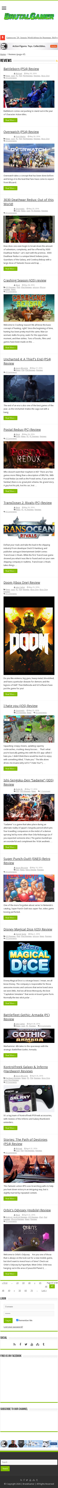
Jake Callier (20, 587)
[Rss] (14, 1344)
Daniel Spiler (21, 934)
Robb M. (19, 789)
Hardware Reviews (13, 1078)
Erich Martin (21, 137)
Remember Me (25, 1320)
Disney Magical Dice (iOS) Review (28, 929)
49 (9, 1290)
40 (29, 1283)
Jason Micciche (22, 368)
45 (40, 1283)
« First (4, 1283)
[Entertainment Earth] (29, 46)
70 (31, 1290)
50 (20, 1290)
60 (25, 1290)
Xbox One (45, 76)
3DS (17, 791)
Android (9, 1217)
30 (23, 1283)
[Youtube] (31, 1344)
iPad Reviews (26, 287)
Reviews (37, 76)
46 (46, 1286)
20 (17, 1283)
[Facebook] (20, 1344)
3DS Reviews (25, 791)
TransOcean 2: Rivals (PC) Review (28, 503)
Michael (19, 74)
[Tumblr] (43, 1344)
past (13, 76)
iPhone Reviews (17, 1219)
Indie (18, 211)
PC (17, 76)
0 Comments (11, 78)
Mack (18, 285)
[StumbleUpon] (37, 1344)
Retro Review (31, 870)
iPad (18, 287)
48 (3, 1290)
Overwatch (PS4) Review (21, 132)
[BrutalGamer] (29, 15)
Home (3, 54)
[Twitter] (26, 1344)
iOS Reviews (11, 287)
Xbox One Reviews (11, 1080)
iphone (36, 287)
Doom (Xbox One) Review (22, 583)
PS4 (20, 76)
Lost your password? (13, 1327)
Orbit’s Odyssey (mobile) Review (27, 1210)
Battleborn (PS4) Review (21, 69)
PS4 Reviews (28, 76)
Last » (44, 1290)
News (8, 76)
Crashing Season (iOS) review (25, 280)
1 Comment (45, 791)
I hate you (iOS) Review (21, 706)
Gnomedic (20, 209)
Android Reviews (20, 1217)
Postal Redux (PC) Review (22, 430)
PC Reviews (35, 211)
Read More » (10, 120)
